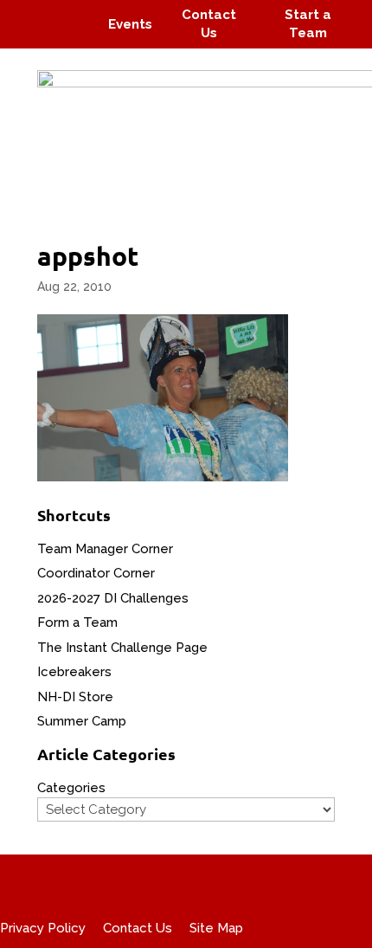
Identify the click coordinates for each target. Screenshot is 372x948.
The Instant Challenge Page (122, 647)
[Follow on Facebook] (33, 12)
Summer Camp (81, 721)
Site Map (216, 928)
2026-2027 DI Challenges (113, 598)
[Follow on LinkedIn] (74, 36)
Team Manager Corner (105, 549)
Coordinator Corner (96, 573)
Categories (71, 788)
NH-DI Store (75, 697)
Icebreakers (74, 672)
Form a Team (77, 622)
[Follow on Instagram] (66, 12)
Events (130, 24)
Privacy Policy (43, 928)
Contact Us (137, 928)
